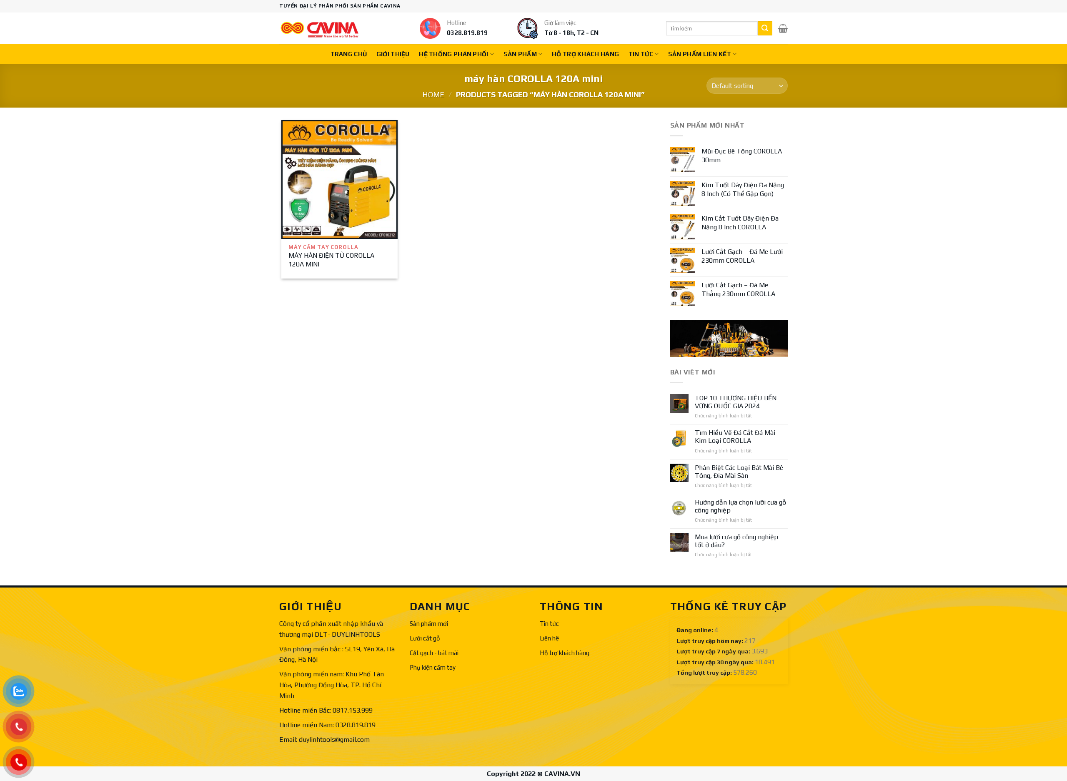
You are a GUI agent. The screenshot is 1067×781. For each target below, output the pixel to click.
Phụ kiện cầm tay (433, 667)
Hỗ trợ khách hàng (585, 54)
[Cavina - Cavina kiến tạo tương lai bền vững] (319, 28)
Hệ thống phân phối (453, 54)
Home (433, 94)
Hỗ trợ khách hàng (564, 652)
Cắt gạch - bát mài (434, 652)
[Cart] (783, 28)
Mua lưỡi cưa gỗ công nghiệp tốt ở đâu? (736, 541)
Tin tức (641, 54)
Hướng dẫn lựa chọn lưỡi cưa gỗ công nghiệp (740, 506)
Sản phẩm (520, 54)
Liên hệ (549, 638)
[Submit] (765, 28)
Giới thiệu (393, 54)
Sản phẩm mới (429, 623)
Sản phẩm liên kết (699, 54)
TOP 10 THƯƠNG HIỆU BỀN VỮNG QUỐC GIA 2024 (735, 402)
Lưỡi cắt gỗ (425, 638)
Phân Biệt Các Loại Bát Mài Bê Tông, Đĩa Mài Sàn (739, 472)
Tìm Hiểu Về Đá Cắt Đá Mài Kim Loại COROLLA (735, 436)
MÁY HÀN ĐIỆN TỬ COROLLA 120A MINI (331, 259)
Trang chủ (349, 54)
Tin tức (549, 623)
